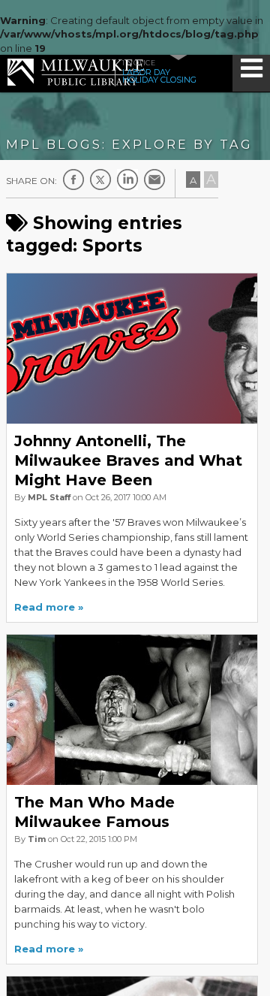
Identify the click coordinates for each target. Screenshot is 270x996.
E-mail (154, 179)
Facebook (73, 179)
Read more (44, 607)
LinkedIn (127, 179)
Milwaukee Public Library (76, 72)
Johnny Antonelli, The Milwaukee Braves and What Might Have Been (128, 460)
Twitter (100, 179)
